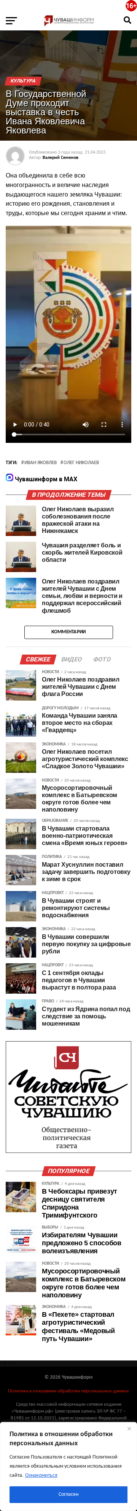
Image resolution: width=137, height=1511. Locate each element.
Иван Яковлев (40, 463)
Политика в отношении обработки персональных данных (68, 1391)
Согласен (68, 1494)
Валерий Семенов (60, 157)
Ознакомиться (41, 1475)
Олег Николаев (81, 463)
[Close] (129, 1428)
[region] (68, 1466)
